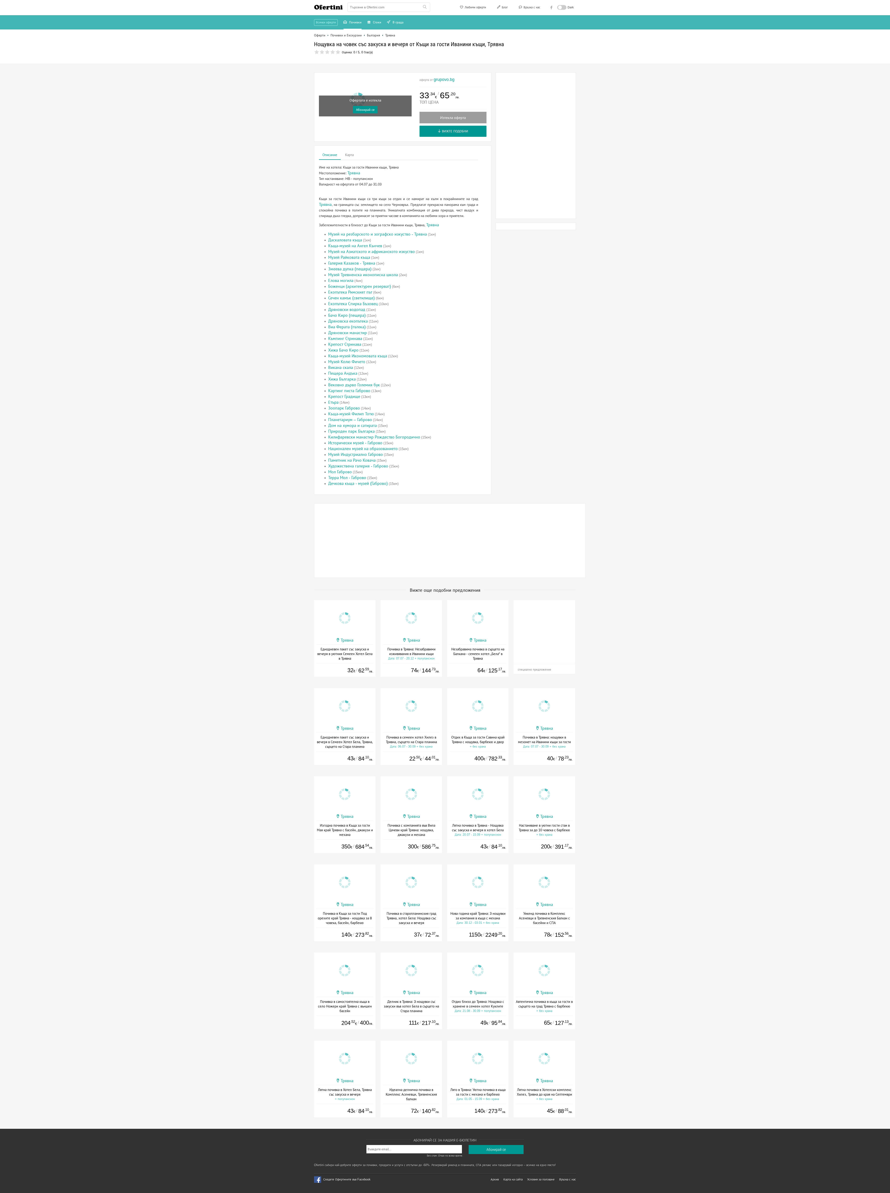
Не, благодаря (485, 73)
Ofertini (328, 7)
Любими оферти (475, 7)
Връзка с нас (531, 7)
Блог (504, 7)
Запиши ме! (479, 63)
